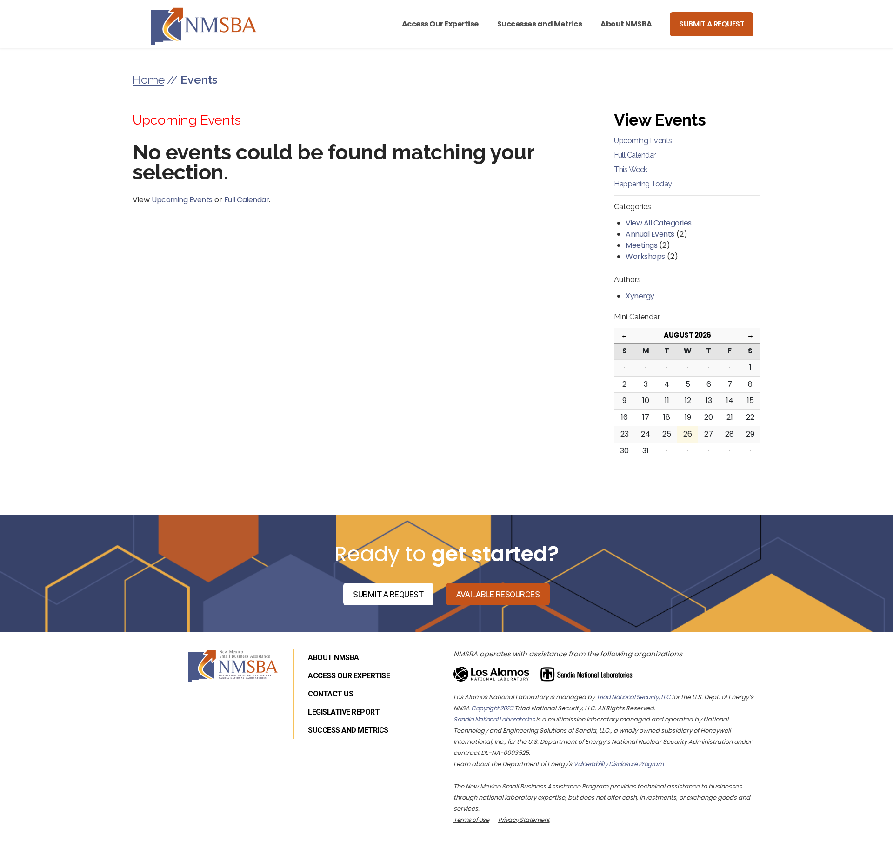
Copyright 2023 (492, 708)
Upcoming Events (182, 199)
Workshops (645, 256)
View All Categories (659, 223)
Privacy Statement (524, 819)
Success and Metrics (348, 730)
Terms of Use (471, 819)
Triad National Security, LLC (633, 697)
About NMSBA (626, 24)
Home (148, 79)
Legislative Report (344, 712)
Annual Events (650, 234)
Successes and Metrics (539, 24)
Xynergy (640, 296)
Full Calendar (246, 199)
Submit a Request (711, 24)
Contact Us (330, 693)
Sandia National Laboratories (493, 719)
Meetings (641, 245)
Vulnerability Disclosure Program (618, 764)
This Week (630, 169)
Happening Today (643, 183)
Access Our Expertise (440, 24)
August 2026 (687, 335)
